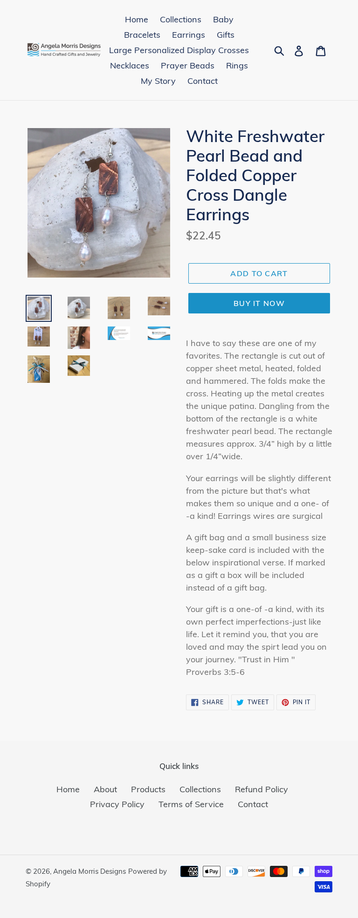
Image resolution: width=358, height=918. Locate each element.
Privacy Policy (117, 804)
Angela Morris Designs (89, 871)
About (105, 789)
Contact (253, 804)
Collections (200, 789)
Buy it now (259, 303)
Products (148, 789)
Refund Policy (261, 789)
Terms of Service (191, 804)
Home (68, 789)
